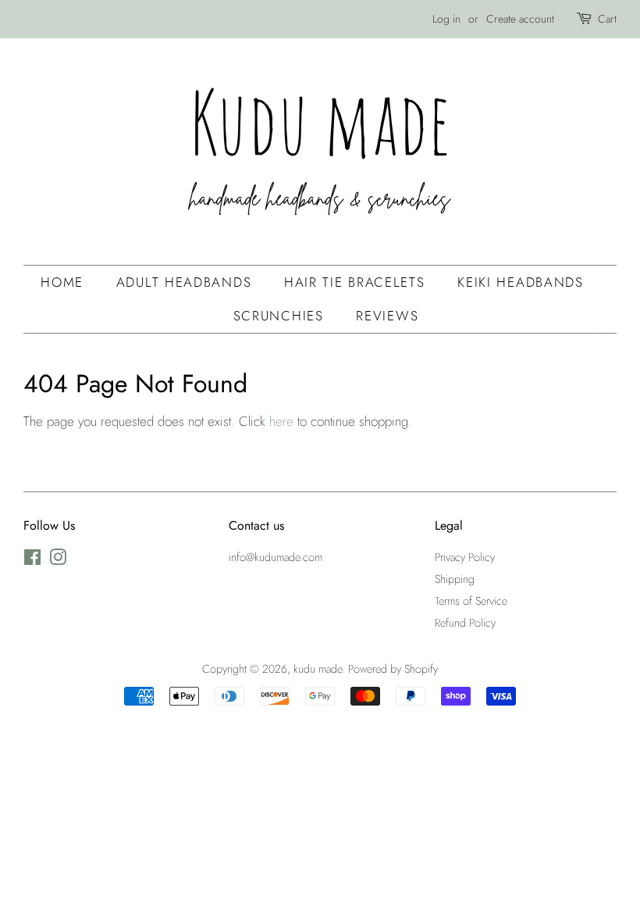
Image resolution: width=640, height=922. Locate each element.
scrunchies (278, 315)
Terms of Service (471, 601)
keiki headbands (520, 282)
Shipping (455, 579)
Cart (607, 19)
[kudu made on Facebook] (32, 560)
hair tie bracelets (354, 282)
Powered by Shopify (393, 669)
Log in (446, 19)
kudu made (317, 669)
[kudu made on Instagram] (57, 560)
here (281, 421)
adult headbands (184, 282)
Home (62, 282)
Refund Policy (465, 623)
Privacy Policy (465, 557)
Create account (520, 19)
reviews (387, 315)
